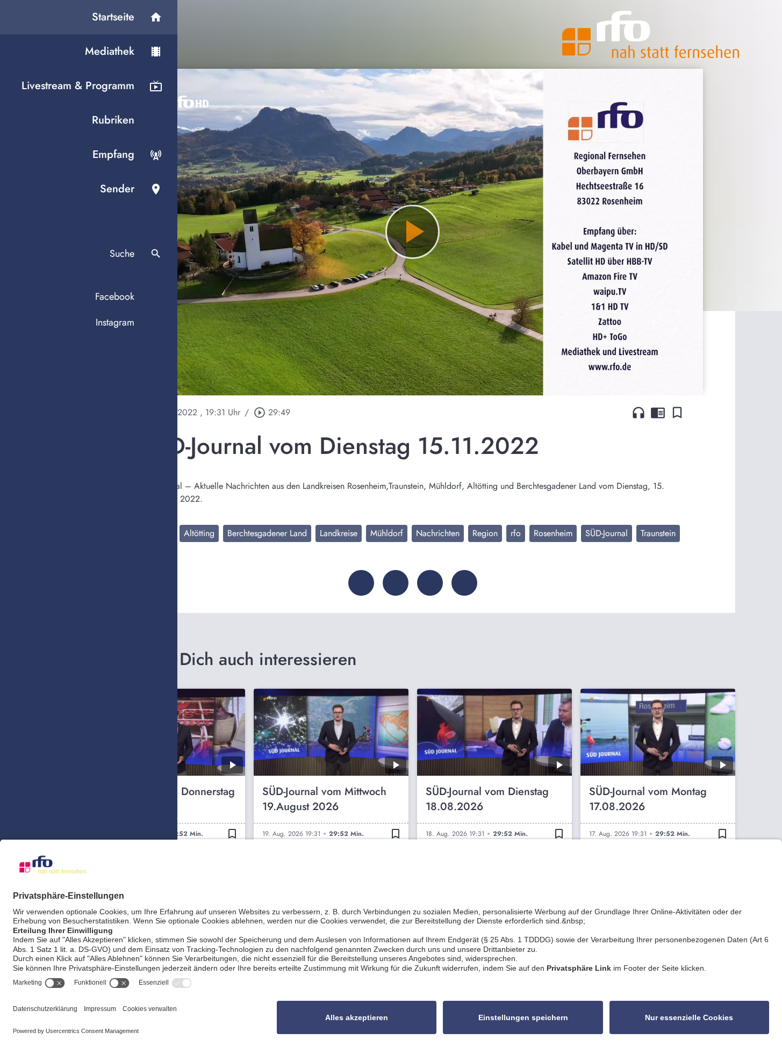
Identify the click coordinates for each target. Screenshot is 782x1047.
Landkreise (338, 533)
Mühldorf (386, 533)
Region (485, 533)
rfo (516, 533)
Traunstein (658, 533)
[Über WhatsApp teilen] (430, 583)
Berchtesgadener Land (267, 533)
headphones (638, 412)
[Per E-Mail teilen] (464, 583)
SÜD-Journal (606, 533)
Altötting (199, 533)
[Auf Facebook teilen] (361, 583)
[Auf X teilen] (395, 583)
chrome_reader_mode (657, 412)
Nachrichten (438, 533)
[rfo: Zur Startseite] (651, 34)
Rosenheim (553, 533)
